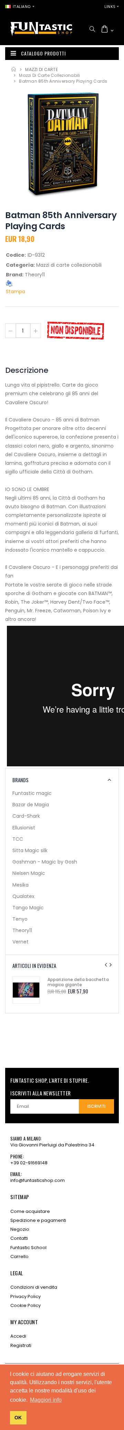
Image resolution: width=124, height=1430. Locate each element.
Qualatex (23, 896)
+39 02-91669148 (29, 1163)
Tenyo (20, 919)
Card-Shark (26, 816)
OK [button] (18, 1417)
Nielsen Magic (28, 873)
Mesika (20, 884)
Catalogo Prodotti (43, 53)
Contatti (19, 1238)
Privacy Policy (25, 1296)
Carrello (19, 1256)
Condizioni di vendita (33, 1287)
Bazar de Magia (30, 804)
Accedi (18, 1336)
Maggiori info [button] (46, 1400)
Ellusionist (23, 827)
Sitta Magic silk (30, 850)
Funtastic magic (32, 793)
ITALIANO (22, 6)
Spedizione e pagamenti (38, 1220)
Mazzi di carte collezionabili (49, 75)
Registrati (20, 1345)
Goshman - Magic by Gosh (44, 861)
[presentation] (105, 965)
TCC (17, 839)
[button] (92, 28)
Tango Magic (28, 907)
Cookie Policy (25, 1305)
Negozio (19, 1229)
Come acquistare (30, 1211)
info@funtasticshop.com (37, 1180)
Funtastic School (28, 1247)
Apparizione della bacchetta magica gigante (78, 982)
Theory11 (22, 930)
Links (109, 6)
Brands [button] (20, 780)
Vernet (20, 941)
